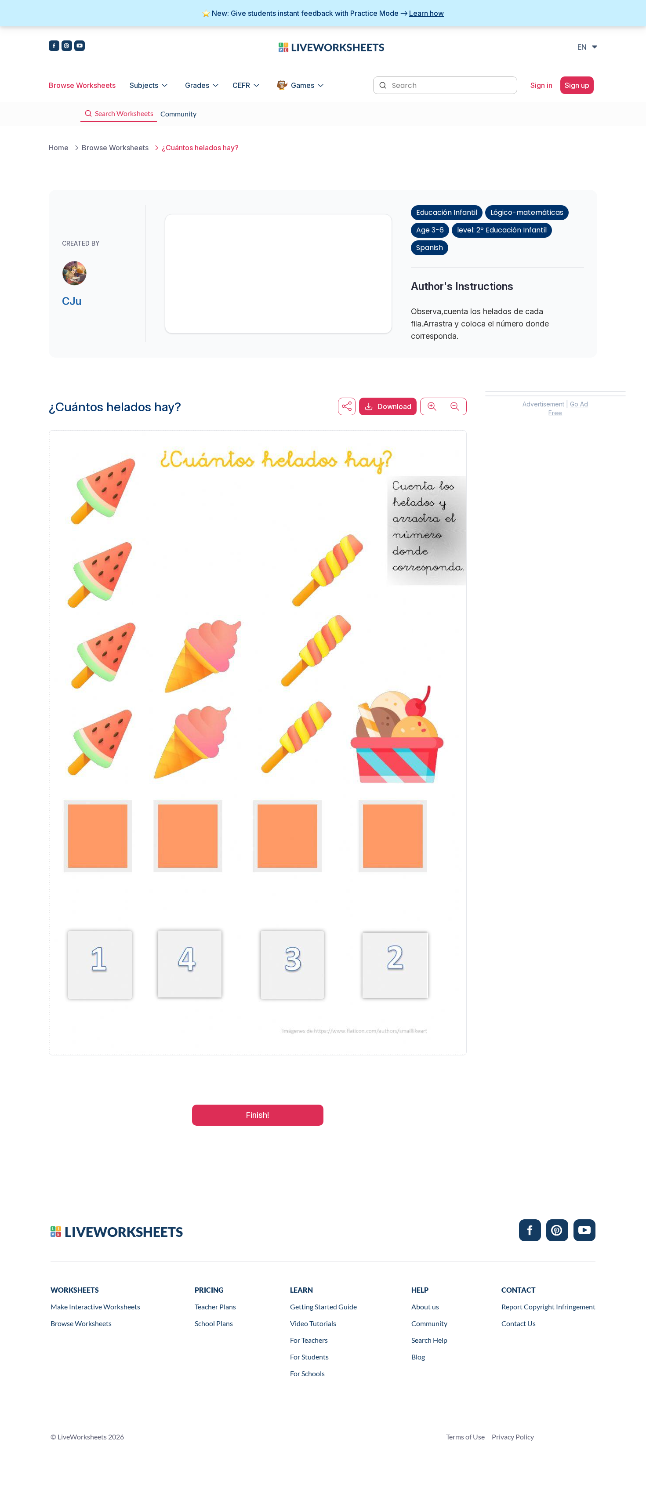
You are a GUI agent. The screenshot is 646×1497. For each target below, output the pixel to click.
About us (425, 1306)
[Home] (331, 46)
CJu (71, 301)
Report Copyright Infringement (548, 1306)
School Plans (214, 1323)
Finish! (257, 1115)
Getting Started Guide (323, 1306)
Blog (418, 1356)
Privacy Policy (513, 1436)
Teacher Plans (215, 1306)
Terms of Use (465, 1436)
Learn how (426, 13)
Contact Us (518, 1323)
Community (429, 1323)
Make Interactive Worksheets (95, 1306)
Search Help (429, 1340)
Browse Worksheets (82, 85)
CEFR (241, 85)
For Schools (307, 1373)
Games (302, 85)
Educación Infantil (446, 212)
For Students (309, 1356)
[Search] (383, 84)
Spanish (429, 248)
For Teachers (309, 1340)
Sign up (577, 85)
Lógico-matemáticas (526, 212)
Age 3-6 (430, 230)
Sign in (541, 85)
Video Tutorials (313, 1323)
